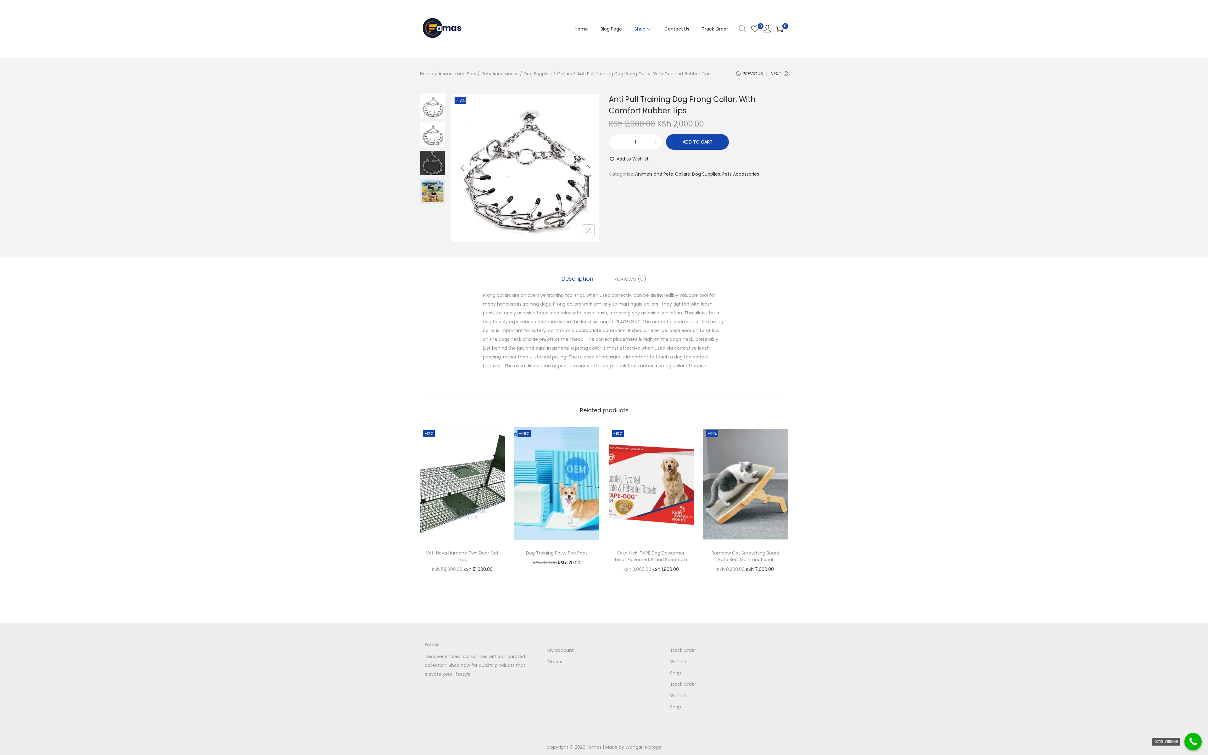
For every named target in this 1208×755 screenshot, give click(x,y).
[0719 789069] (1193, 741)
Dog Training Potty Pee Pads (557, 553)
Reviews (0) (629, 279)
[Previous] (462, 168)
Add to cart (698, 142)
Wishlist (678, 661)
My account (560, 650)
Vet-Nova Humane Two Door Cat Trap (462, 556)
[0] (755, 29)
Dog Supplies (538, 73)
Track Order (683, 650)
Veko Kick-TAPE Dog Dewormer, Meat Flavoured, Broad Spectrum (651, 556)
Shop (675, 673)
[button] (629, 159)
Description (577, 279)
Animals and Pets (457, 73)
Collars (564, 73)
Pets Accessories (500, 73)
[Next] (588, 168)
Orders (554, 661)
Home (426, 73)
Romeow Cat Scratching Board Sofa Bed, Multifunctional (745, 556)
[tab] (577, 278)
